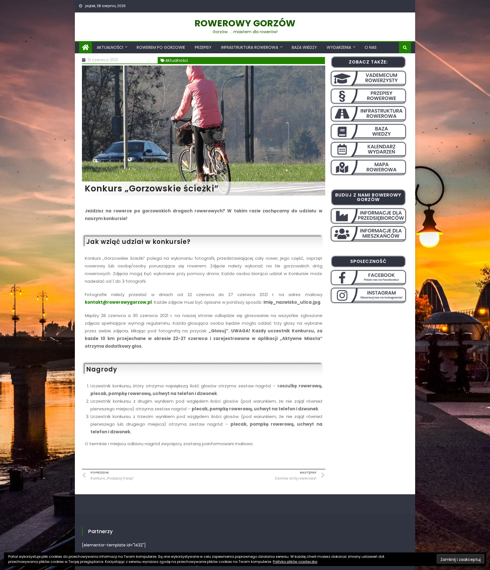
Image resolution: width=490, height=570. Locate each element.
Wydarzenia (339, 47)
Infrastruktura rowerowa (249, 47)
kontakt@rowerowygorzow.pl (118, 302)
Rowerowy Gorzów (245, 23)
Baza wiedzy (304, 47)
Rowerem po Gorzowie (161, 47)
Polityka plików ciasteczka (295, 561)
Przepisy (203, 47)
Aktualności (110, 47)
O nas (371, 47)
